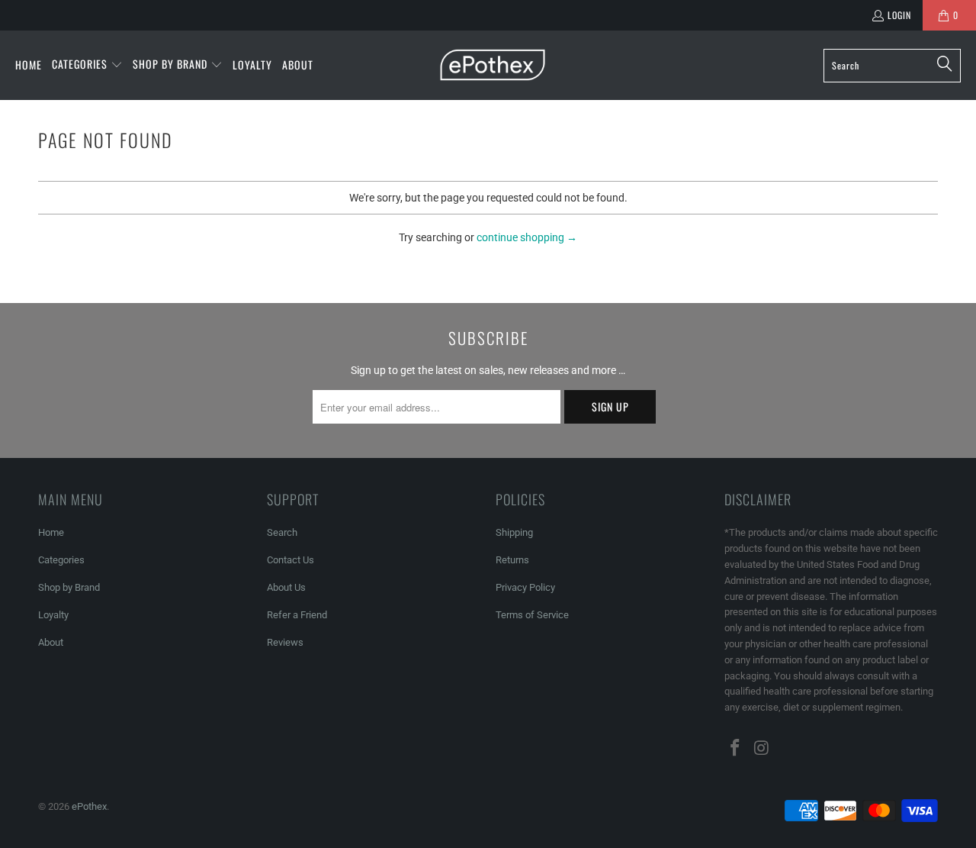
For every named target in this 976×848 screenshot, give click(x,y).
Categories (61, 560)
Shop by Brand (69, 587)
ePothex (89, 806)
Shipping (514, 532)
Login (899, 14)
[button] (87, 65)
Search (282, 532)
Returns (512, 560)
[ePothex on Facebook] (735, 749)
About (50, 642)
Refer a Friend (297, 615)
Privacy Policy (525, 587)
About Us (286, 587)
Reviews (285, 642)
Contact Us (290, 560)
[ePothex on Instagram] (762, 749)
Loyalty (53, 615)
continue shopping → (527, 237)
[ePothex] (492, 65)
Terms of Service (532, 615)
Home (51, 532)
